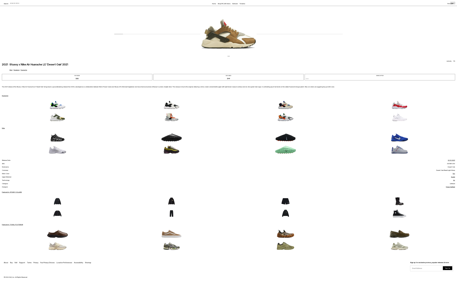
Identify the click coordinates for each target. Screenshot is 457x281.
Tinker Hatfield (450, 187)
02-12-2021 (451, 160)
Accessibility (78, 263)
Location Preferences (64, 263)
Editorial (235, 4)
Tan (454, 173)
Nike (11, 70)
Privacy (35, 263)
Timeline (242, 4)
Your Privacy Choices (47, 263)
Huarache (24, 70)
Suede (453, 177)
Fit (454, 61)
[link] (57, 105)
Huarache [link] (5, 96)
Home (214, 4)
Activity (449, 61)
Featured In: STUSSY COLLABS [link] (12, 192)
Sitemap (88, 263)
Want (453, 3)
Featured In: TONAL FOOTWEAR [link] (12, 224)
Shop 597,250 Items (224, 4)
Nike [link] (3, 128)
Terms (29, 263)
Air (454, 180)
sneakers (16, 70)
